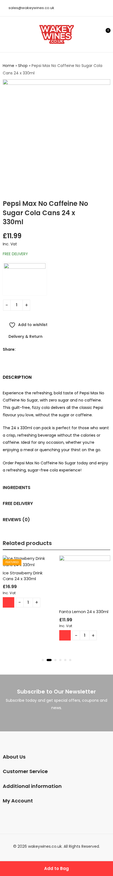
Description (17, 377)
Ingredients (16, 487)
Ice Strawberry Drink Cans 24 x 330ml (23, 576)
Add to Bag (56, 868)
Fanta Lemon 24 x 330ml (83, 611)
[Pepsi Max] (25, 278)
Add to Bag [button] (8, 602)
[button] (42, 660)
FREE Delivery (18, 503)
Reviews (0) (16, 519)
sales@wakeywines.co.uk (31, 7)
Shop (23, 65)
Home (8, 65)
